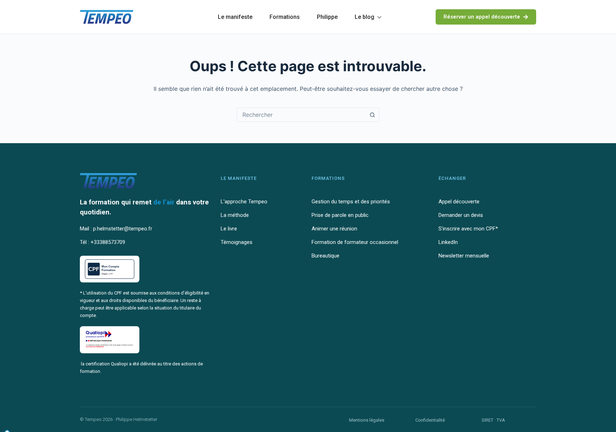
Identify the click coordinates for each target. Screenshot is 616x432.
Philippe (327, 17)
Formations (285, 17)
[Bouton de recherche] (372, 114)
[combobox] (301, 115)
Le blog (364, 17)
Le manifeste (235, 17)
